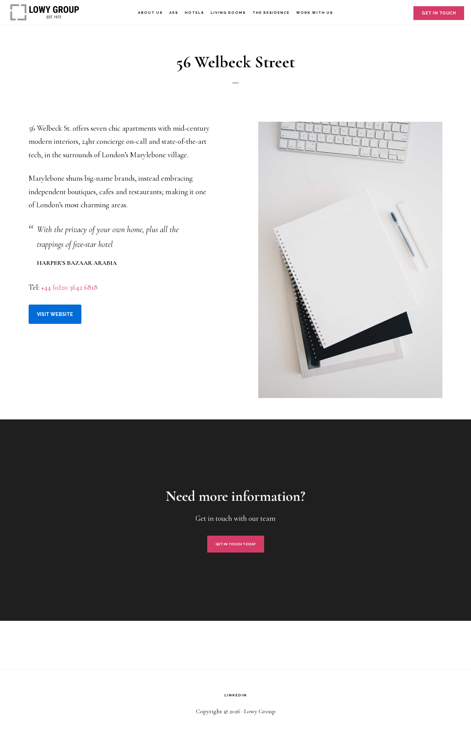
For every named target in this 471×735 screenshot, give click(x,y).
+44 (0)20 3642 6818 (69, 287)
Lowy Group (44, 12)
